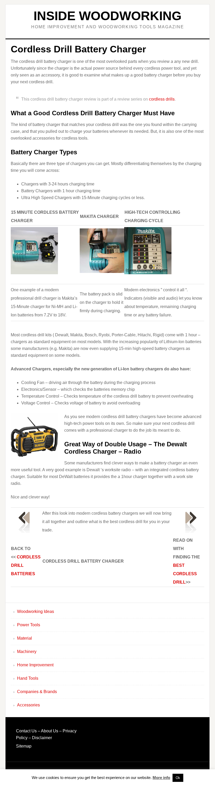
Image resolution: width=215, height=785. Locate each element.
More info (161, 777)
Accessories (28, 705)
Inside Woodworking (107, 16)
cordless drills (162, 99)
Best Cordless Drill (185, 573)
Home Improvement (35, 665)
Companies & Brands (37, 691)
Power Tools (28, 625)
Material (24, 638)
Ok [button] (178, 778)
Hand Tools (27, 678)
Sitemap (23, 746)
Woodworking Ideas (35, 611)
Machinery (26, 651)
